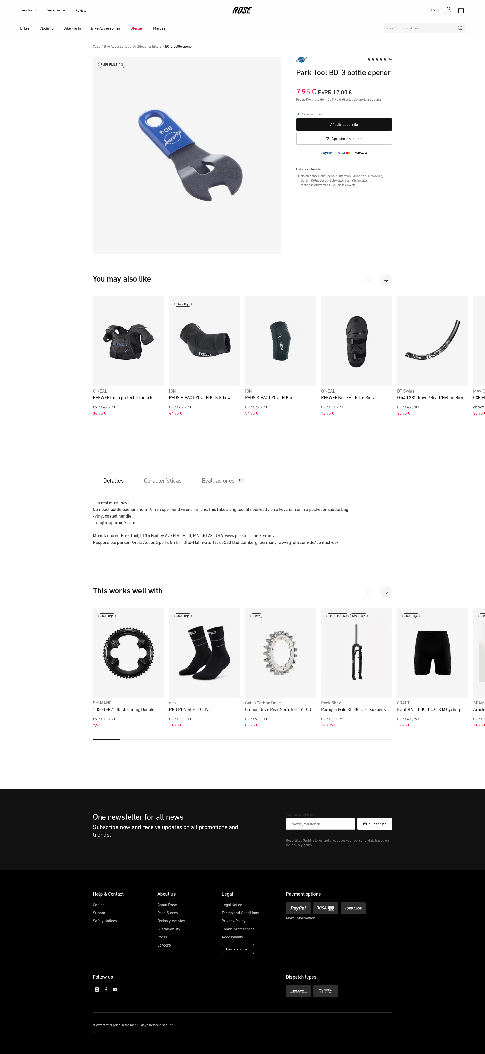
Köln (314, 180)
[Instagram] (97, 989)
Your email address (300, 814)
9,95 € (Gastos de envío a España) (357, 99)
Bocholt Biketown (338, 176)
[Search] (460, 28)
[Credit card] (325, 908)
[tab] (113, 480)
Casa (96, 46)
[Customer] (451, 10)
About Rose (167, 904)
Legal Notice (232, 904)
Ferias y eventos (171, 920)
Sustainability (168, 929)
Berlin (305, 180)
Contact (99, 904)
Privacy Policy (233, 920)
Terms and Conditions (240, 912)
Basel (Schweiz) (331, 180)
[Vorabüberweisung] (353, 908)
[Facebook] (106, 989)
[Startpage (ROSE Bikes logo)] (242, 10)
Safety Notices (105, 920)
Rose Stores (167, 912)
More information (301, 918)
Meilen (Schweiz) (313, 185)
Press (162, 937)
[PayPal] (298, 908)
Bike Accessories (105, 28)
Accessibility (232, 937)
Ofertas (136, 28)
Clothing (46, 28)
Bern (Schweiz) (355, 180)
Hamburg (375, 176)
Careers (164, 945)
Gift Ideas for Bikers (147, 46)
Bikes (25, 28)
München (359, 176)
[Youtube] (115, 989)
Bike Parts (72, 28)
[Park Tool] (301, 60)
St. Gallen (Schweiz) (341, 185)
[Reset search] (451, 28)
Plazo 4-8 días (311, 114)
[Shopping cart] (461, 10)
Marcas (159, 28)
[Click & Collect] (325, 991)
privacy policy (302, 845)
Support (100, 912)
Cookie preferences (238, 929)
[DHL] (298, 991)
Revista (80, 10)
